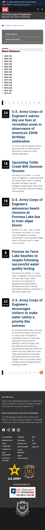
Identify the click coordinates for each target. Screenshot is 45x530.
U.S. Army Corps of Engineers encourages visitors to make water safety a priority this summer (27, 313)
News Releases (13, 39)
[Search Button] (37, 9)
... (41, 102)
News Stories (12, 34)
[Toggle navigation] (41, 9)
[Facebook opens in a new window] (3, 430)
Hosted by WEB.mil (21, 484)
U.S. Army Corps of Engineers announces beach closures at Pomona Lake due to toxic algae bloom (27, 212)
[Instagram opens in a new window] (8, 430)
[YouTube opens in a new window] (18, 430)
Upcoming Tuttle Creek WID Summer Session (27, 166)
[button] (22, 4)
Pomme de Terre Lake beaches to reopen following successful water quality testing (25, 260)
